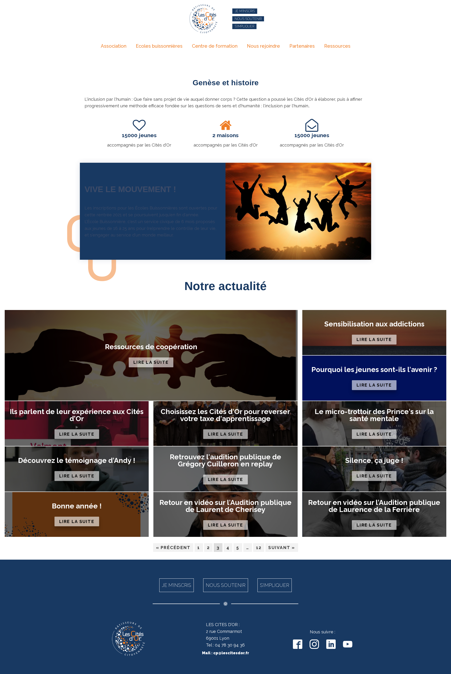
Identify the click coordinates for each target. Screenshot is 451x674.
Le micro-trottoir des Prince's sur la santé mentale (374, 415)
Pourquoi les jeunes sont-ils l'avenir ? (374, 369)
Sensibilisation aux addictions (374, 324)
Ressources (337, 46)
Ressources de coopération (151, 346)
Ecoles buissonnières (159, 46)
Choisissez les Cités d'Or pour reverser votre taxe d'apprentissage (225, 415)
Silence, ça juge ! (374, 460)
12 (259, 547)
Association (113, 46)
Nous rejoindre (263, 46)
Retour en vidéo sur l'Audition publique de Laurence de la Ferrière (374, 506)
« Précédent (173, 547)
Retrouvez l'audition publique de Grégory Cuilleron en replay (225, 460)
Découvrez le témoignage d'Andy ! (76, 460)
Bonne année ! (77, 506)
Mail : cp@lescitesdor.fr (225, 653)
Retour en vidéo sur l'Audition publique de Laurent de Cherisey (225, 506)
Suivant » (281, 547)
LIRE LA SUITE (151, 362)
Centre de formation (214, 46)
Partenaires (302, 46)
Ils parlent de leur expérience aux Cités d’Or (77, 415)
